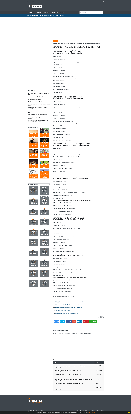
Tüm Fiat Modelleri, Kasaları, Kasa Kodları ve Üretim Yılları (67, 299)
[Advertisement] (65, 27)
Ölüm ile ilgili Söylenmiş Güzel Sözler (44, 135)
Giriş (90, 410)
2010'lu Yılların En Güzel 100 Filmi (33, 283)
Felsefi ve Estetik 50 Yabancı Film (33, 212)
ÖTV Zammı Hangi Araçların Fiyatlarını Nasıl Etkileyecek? (67, 304)
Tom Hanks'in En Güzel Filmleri (33, 233)
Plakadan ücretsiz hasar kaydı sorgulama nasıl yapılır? (66, 313)
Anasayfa (31, 12)
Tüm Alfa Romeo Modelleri (59, 50)
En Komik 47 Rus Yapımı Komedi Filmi (44, 212)
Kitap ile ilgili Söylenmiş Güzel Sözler (33, 135)
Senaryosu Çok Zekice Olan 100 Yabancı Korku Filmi (44, 190)
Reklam (32, 1)
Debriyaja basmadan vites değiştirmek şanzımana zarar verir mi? (69, 301)
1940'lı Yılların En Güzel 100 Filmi (44, 273)
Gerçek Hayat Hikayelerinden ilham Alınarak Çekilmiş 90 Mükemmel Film (45, 199)
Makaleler (55, 12)
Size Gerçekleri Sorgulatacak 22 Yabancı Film (33, 190)
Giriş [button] (103, 1)
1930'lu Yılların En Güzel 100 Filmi (33, 273)
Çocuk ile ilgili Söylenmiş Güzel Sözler (44, 166)
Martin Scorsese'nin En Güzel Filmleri (44, 222)
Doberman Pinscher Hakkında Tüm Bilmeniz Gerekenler (44, 174)
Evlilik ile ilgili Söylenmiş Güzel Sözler (33, 166)
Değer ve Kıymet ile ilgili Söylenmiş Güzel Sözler (44, 144)
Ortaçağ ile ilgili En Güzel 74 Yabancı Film (33, 263)
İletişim (28, 1)
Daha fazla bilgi (92, 412)
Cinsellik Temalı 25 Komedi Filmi (33, 223)
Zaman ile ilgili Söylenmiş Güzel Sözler (33, 176)
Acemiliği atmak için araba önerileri (62, 310)
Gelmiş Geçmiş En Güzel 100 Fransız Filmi (44, 242)
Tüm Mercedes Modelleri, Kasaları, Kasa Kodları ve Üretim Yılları (68, 307)
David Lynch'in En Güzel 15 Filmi (33, 254)
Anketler (46, 12)
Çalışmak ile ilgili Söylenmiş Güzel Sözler (33, 145)
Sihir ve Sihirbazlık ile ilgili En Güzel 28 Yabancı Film (44, 252)
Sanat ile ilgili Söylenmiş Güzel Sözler (44, 156)
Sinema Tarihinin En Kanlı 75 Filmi (44, 233)
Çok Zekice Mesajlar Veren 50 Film (33, 202)
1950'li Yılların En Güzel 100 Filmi (44, 283)
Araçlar (39, 12)
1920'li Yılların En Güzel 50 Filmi (44, 264)
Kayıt (93, 410)
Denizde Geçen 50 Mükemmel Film (33, 242)
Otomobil (55, 41)
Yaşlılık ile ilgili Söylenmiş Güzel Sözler (33, 156)
